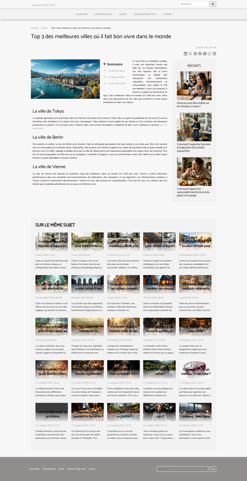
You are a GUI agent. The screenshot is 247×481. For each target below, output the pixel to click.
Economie (81, 14)
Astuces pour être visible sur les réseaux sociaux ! (193, 105)
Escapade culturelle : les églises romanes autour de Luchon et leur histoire (124, 291)
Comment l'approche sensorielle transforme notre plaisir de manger (193, 192)
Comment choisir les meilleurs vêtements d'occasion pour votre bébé (196, 291)
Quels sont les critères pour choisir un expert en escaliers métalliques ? (160, 248)
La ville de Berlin (116, 77)
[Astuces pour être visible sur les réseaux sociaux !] (194, 85)
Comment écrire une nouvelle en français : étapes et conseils (160, 331)
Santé (123, 14)
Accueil (34, 28)
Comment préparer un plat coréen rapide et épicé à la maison (52, 331)
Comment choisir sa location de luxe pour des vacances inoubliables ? (196, 248)
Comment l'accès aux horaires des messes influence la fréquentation (160, 291)
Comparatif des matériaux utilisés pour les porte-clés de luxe (124, 246)
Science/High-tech (145, 14)
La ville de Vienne (117, 83)
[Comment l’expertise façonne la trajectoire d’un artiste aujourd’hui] (194, 126)
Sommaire (114, 64)
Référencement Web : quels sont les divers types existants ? (52, 374)
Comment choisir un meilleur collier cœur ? (196, 372)
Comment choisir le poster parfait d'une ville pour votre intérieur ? (88, 291)
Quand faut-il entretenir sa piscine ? (124, 414)
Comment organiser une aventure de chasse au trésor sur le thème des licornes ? (52, 291)
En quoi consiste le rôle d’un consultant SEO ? (124, 372)
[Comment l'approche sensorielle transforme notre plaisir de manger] (194, 171)
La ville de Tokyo (116, 70)
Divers (167, 14)
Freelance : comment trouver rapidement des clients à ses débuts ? (88, 376)
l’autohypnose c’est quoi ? (160, 414)
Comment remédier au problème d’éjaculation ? (52, 416)
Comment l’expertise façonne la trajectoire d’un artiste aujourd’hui (194, 147)
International (103, 14)
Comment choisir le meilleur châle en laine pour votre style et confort (124, 333)
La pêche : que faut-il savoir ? (160, 372)
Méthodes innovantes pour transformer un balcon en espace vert (88, 246)
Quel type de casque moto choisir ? (196, 329)
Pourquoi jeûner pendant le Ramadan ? (88, 414)
